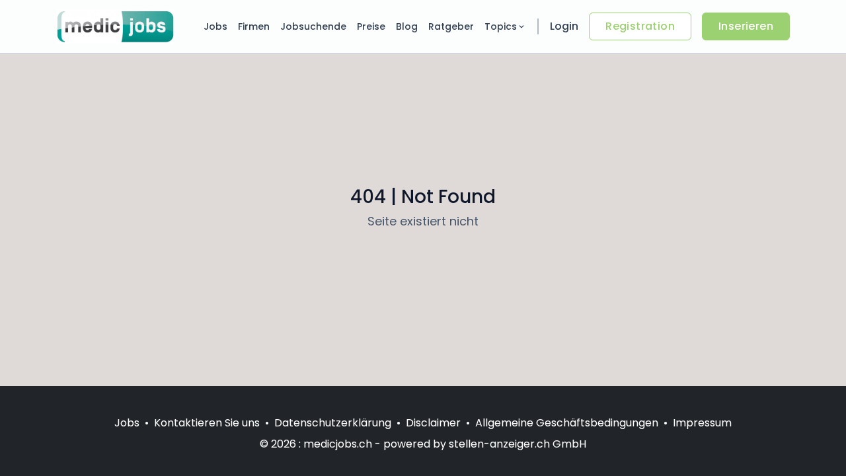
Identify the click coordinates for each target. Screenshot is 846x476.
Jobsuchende (313, 26)
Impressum (702, 422)
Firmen (254, 26)
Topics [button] (500, 26)
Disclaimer (433, 422)
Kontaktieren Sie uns (207, 422)
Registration (640, 26)
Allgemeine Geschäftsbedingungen (566, 422)
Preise (371, 26)
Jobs (215, 26)
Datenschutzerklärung (332, 422)
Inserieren (745, 26)
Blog (407, 26)
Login (564, 26)
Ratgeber (451, 26)
